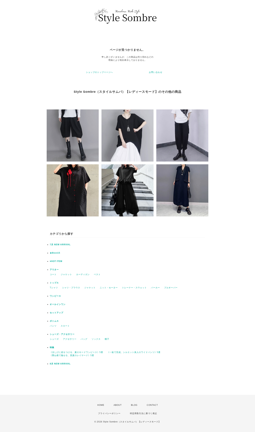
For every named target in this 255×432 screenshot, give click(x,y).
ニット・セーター (109, 287)
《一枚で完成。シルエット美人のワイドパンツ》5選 (133, 352)
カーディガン (83, 274)
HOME (100, 405)
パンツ (53, 326)
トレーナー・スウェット (134, 287)
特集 (52, 347)
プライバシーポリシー (109, 413)
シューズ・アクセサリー (62, 334)
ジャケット (66, 274)
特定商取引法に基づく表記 (143, 413)
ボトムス (54, 321)
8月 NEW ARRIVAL (60, 364)
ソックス (96, 339)
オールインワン (58, 304)
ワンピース (55, 296)
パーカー (155, 287)
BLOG (134, 405)
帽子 (107, 339)
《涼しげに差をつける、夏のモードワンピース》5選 (76, 352)
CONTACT (152, 405)
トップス (54, 283)
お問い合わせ (155, 72)
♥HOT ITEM (56, 261)
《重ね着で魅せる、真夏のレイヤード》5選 (72, 355)
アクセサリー (69, 339)
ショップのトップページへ (99, 72)
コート (53, 274)
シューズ (54, 339)
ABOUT (118, 405)
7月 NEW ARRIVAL (60, 244)
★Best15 (55, 253)
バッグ (84, 339)
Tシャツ (54, 287)
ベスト (97, 274)
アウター (54, 269)
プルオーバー (171, 287)
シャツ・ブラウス (71, 287)
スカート (65, 326)
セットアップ (56, 312)
